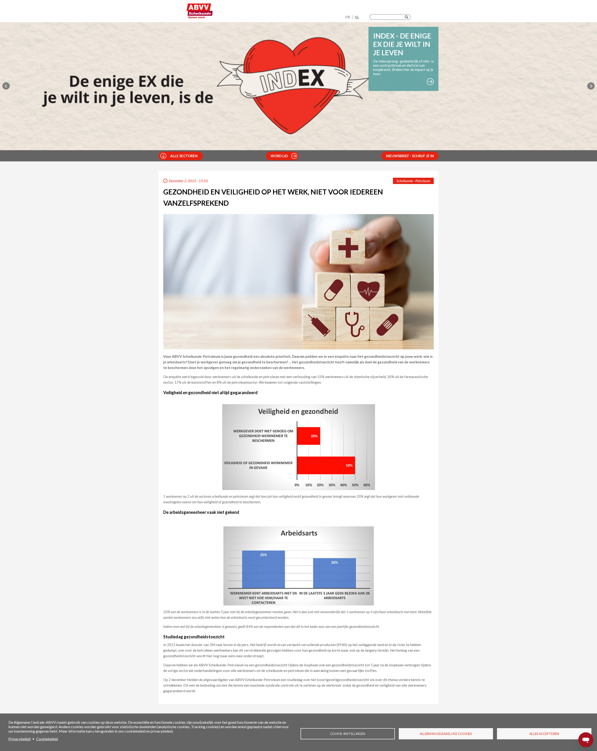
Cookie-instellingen (347, 734)
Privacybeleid (19, 739)
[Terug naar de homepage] (200, 12)
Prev (6, 86)
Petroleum (422, 181)
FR (347, 17)
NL (357, 17)
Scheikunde (404, 181)
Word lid (279, 156)
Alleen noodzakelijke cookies (446, 734)
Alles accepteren (544, 734)
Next (591, 86)
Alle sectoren (184, 156)
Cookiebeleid (47, 739)
